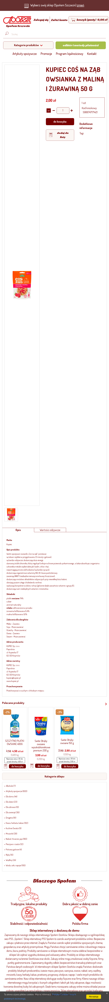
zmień (80, 5)
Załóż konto (59, 20)
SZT (48, 110)
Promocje (46, 54)
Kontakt (92, 54)
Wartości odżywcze (50, 530)
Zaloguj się (41, 20)
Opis (18, 530)
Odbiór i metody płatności (81, 45)
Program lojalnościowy (69, 54)
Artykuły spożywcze (24, 54)
